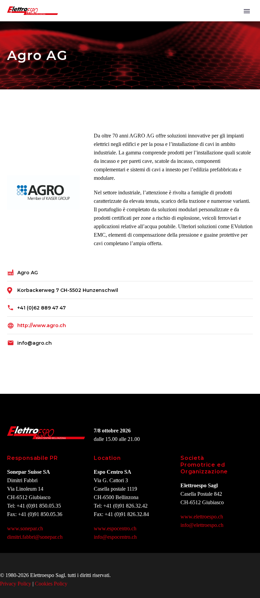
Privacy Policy (15, 583)
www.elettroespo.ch (201, 516)
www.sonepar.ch (25, 528)
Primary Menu (247, 11)
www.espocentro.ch (115, 528)
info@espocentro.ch (115, 537)
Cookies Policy (51, 583)
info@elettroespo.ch (201, 525)
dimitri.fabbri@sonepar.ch (35, 537)
